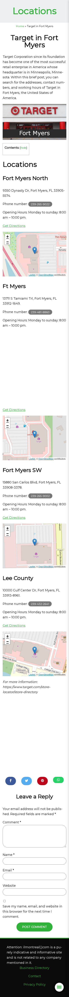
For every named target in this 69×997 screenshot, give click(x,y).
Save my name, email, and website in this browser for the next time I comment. (32, 911)
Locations (35, 10)
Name (9, 855)
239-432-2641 (40, 604)
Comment (12, 822)
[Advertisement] (34, 368)
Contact (34, 976)
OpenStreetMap (46, 274)
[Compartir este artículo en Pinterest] (42, 781)
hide (23, 147)
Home (20, 26)
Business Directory (34, 968)
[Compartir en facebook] (10, 781)
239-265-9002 (40, 496)
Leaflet (32, 274)
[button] (34, 250)
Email (8, 870)
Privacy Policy (35, 984)
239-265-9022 (40, 204)
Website (9, 886)
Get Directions (14, 226)
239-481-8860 (40, 312)
